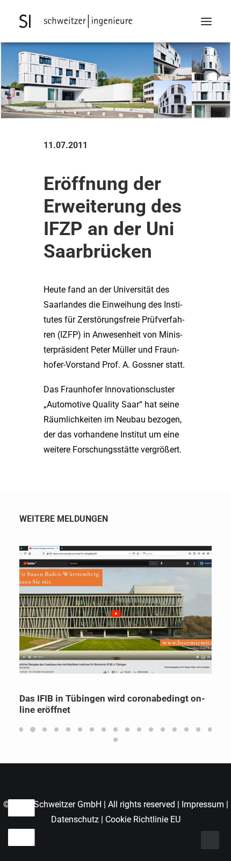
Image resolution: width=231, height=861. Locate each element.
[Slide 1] (21, 729)
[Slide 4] (56, 729)
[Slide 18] (115, 739)
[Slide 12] (151, 729)
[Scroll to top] (210, 839)
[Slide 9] (115, 729)
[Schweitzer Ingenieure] (75, 21)
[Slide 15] (186, 729)
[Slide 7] (92, 729)
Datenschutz (75, 819)
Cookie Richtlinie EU (143, 819)
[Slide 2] (33, 729)
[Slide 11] (139, 729)
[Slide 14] (175, 729)
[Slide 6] (80, 729)
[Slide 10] (127, 729)
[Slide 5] (68, 729)
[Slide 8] (104, 729)
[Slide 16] (198, 729)
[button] (206, 21)
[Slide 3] (44, 729)
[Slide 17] (210, 729)
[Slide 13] (163, 729)
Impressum (204, 804)
